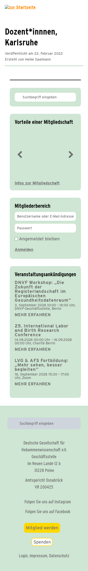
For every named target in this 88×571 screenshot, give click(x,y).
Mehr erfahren (33, 314)
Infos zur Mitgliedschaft (37, 183)
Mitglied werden (42, 527)
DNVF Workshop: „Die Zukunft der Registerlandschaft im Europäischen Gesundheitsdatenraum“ (43, 291)
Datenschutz (59, 555)
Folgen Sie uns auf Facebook (47, 511)
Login (23, 555)
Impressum (38, 555)
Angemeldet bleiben (39, 238)
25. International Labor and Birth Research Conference (41, 330)
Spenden (42, 542)
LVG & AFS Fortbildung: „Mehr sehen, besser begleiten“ (41, 365)
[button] (20, 154)
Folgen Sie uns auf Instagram (47, 501)
